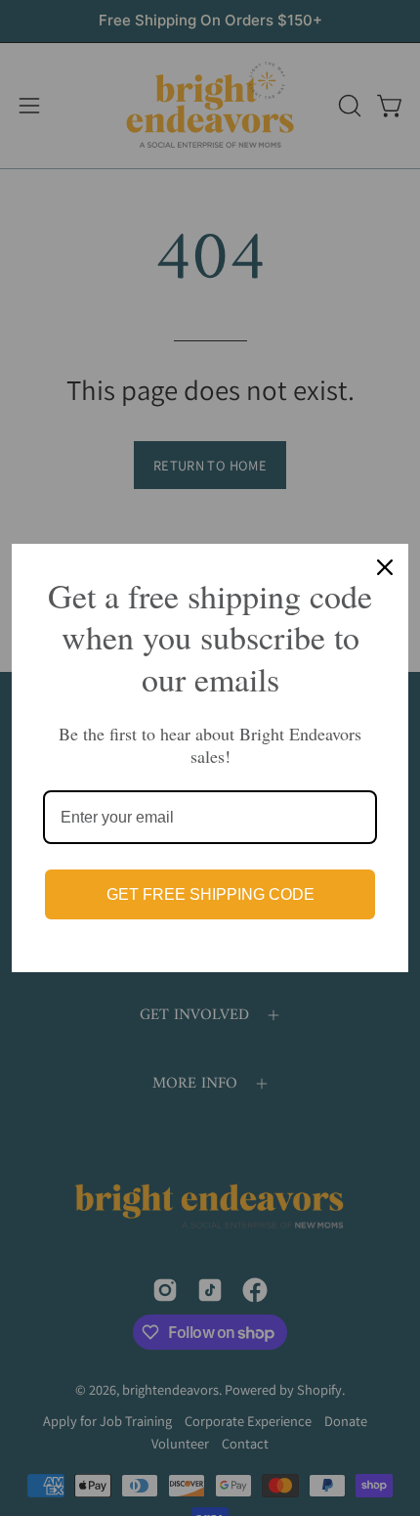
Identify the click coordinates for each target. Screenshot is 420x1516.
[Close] (384, 567)
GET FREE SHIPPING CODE (210, 894)
